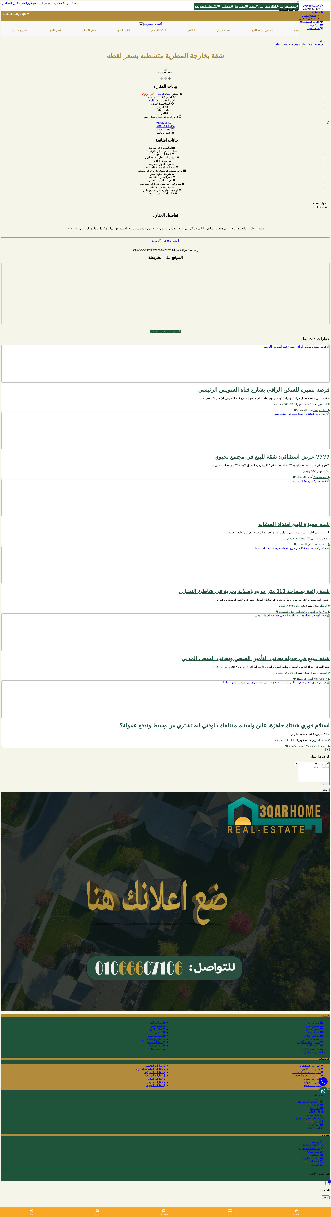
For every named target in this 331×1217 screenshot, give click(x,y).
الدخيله (323, 605)
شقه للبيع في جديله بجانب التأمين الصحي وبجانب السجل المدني (256, 658)
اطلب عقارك (268, 6)
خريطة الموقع (315, 1114)
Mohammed (320, 477)
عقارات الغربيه (312, 1085)
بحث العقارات (312, 1161)
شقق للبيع (18, 29)
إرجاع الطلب (315, 1111)
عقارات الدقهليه (154, 1065)
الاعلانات (230, 1214)
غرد (164, 240)
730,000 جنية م (287, 605)
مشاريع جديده (312, 1025)
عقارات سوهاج (155, 1082)
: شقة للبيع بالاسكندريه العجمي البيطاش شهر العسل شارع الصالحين (39, 3)
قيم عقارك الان (311, 1048)
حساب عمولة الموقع (308, 1118)
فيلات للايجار (121, 29)
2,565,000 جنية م (284, 404)
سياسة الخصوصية (309, 1148)
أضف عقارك (288, 6)
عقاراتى (315, 1124)
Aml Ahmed (320, 678)
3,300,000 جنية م (285, 740)
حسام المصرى (156, 93)
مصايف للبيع (186, 29)
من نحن (315, 1141)
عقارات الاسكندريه (310, 1065)
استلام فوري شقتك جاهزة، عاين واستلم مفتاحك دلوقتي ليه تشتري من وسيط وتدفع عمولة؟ (225, 725)
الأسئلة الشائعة (311, 1145)
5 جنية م (308, 471)
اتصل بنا (240, 6)
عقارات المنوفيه (154, 1075)
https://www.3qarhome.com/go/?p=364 (153, 249)
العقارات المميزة (313, 1052)
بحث (252, 6)
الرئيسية (296, 1214)
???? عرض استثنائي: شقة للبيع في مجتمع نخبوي (272, 457)
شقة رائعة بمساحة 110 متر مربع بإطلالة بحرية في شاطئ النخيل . (254, 591)
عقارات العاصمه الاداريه (150, 1069)
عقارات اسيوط (155, 1085)
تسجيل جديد (309, 15)
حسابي (226, 6)
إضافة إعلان (164, 1214)
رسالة (155, 240)
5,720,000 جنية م (297, 538)
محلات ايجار (313, 1022)
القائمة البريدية (311, 1105)
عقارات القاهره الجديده (307, 1075)
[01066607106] (323, 1091)
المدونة (315, 1164)
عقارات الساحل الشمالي (306, 1072)
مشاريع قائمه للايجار (308, 1042)
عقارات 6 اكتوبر (312, 1069)
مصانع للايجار (155, 1045)
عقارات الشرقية (154, 1072)
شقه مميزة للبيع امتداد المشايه (294, 524)
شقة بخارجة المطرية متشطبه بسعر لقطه (299, 44)
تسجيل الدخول (307, 18)
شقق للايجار (52, 29)
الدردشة (314, 1121)
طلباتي (319, 1098)
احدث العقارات (311, 1158)
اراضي (153, 29)
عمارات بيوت (263, 29)
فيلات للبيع (86, 29)
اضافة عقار (313, 1127)
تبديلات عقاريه (311, 1035)
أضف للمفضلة (164, 129)
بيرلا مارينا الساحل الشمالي (311, 611)
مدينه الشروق (319, 740)
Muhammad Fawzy (316, 746)
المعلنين (315, 1154)
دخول (31, 1214)
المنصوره (322, 404)
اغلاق (325, 790)
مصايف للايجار (311, 1039)
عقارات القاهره (155, 1078)
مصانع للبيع (313, 1045)
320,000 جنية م (285, 672)
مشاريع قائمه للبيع (224, 29)
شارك (173, 240)
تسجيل (97, 1214)
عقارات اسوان (312, 1082)
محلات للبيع (156, 1022)
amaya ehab (320, 410)
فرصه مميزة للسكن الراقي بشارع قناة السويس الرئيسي (264, 390)
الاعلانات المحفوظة (206, 6)
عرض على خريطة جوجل (164, 331)
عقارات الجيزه (312, 1078)
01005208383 (164, 122)
